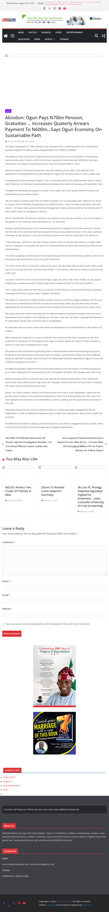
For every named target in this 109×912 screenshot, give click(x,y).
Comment (8, 542)
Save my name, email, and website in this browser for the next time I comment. (48, 623)
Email (6, 595)
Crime (37, 39)
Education (24, 39)
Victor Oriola (29, 141)
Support (7, 781)
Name (6, 581)
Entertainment (74, 32)
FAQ (5, 789)
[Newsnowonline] (5, 35)
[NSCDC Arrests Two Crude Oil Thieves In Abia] (18, 467)
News (21, 32)
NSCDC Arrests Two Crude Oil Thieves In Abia (18, 491)
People (48, 39)
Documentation (11, 785)
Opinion (64, 39)
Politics (32, 32)
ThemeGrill (9, 777)
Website (6, 608)
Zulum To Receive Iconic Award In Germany (52, 491)
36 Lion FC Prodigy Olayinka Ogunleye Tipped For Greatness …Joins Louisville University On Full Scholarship (91, 496)
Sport (58, 32)
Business (46, 32)
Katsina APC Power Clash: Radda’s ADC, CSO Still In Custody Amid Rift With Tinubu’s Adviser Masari (73, 4)
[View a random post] (103, 35)
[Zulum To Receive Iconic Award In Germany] (54, 467)
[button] (53, 39)
